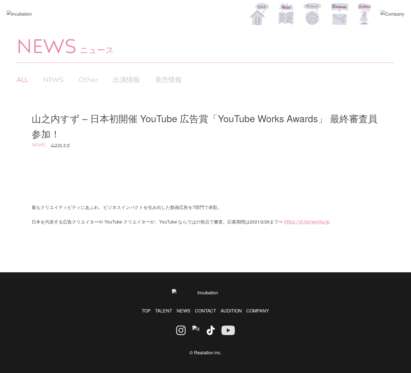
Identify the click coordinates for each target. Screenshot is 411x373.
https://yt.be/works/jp (307, 221)
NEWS (53, 79)
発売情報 (168, 79)
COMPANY (257, 310)
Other (88, 79)
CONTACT (205, 310)
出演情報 (126, 79)
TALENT (163, 310)
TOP (146, 310)
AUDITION (231, 310)
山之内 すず (60, 145)
